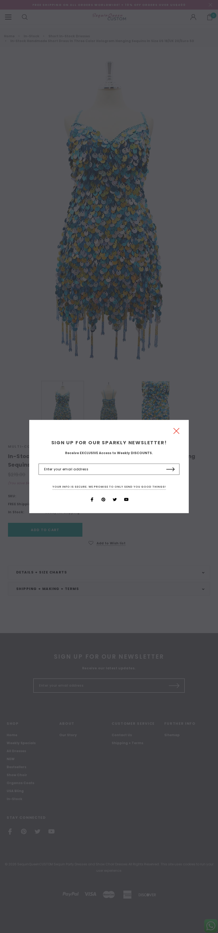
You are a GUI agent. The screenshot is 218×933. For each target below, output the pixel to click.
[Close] (176, 432)
